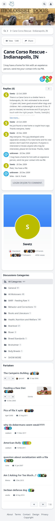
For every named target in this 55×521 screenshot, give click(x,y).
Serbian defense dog (15, 489)
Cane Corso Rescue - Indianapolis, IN (30, 30)
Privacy (44, 514)
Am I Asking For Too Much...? (20, 475)
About (10, 514)
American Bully (12, 442)
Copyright (28, 517)
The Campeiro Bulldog (16, 373)
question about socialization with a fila (26, 457)
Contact (26, 514)
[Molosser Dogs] (11, 4)
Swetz (12, 93)
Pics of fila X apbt (13, 410)
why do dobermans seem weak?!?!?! (24, 424)
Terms (18, 514)
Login (16, 182)
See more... (14, 118)
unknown (14, 153)
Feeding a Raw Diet (15, 387)
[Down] (13, 378)
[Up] (5, 378)
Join (25, 182)
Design (35, 514)
